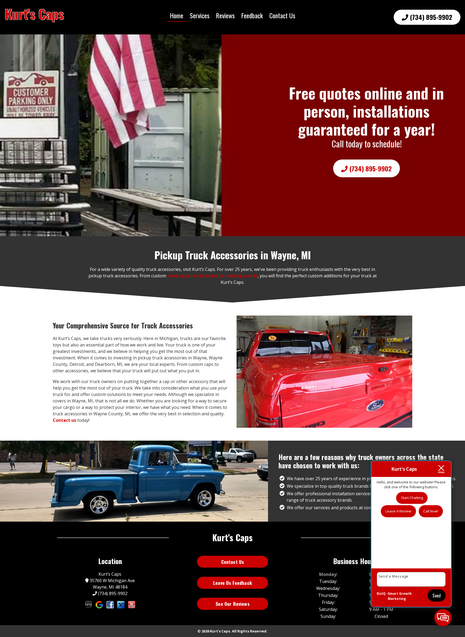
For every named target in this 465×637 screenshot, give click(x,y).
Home (176, 15)
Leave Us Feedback (232, 582)
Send (436, 595)
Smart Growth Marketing (400, 596)
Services (199, 15)
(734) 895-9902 (430, 17)
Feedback (252, 15)
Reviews (225, 15)
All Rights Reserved (249, 631)
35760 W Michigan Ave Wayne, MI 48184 (112, 584)
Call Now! (430, 511)
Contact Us (282, 15)
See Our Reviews (232, 603)
